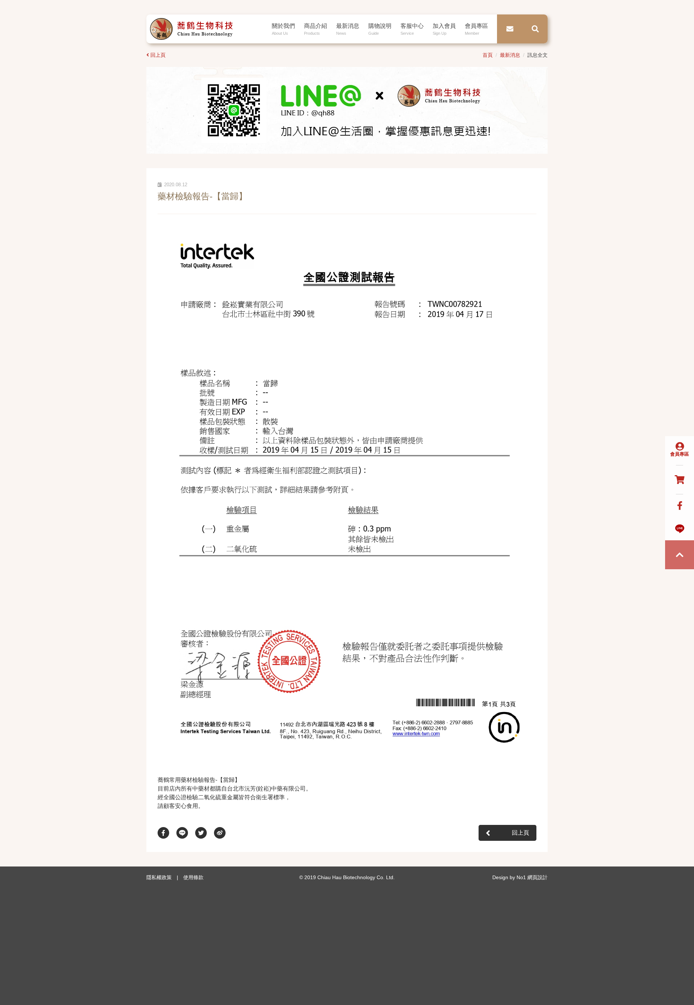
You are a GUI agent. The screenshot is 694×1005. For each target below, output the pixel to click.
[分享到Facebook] (167, 833)
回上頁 (158, 55)
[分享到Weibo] (223, 833)
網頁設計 (537, 877)
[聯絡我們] (509, 28)
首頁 (488, 55)
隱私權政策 (159, 877)
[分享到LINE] (185, 833)
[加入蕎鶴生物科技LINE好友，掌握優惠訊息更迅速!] (347, 110)
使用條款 (193, 877)
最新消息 (510, 55)
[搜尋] (535, 28)
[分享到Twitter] (204, 833)
